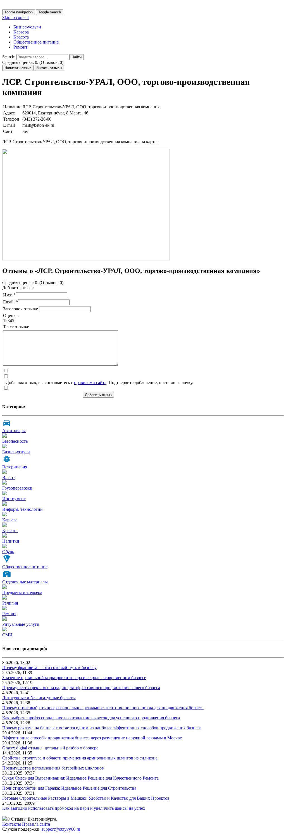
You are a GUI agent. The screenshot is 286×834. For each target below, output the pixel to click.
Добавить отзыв (98, 395)
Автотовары (14, 430)
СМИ (7, 634)
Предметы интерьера (22, 592)
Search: (8, 56)
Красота (21, 37)
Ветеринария (14, 466)
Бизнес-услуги (27, 27)
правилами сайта (90, 382)
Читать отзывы (49, 68)
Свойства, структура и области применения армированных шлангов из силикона (80, 758)
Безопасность (15, 441)
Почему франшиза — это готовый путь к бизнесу (49, 667)
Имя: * (9, 295)
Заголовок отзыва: (21, 308)
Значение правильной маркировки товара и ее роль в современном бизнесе (74, 677)
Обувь (8, 551)
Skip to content (15, 17)
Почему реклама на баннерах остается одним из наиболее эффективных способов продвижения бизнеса (101, 727)
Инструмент (14, 498)
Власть (8, 477)
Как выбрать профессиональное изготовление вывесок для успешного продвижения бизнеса (91, 717)
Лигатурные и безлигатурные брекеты (39, 697)
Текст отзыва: (16, 326)
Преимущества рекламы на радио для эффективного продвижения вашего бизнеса (81, 687)
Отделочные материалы (25, 581)
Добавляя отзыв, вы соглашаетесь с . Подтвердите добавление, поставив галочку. (99, 382)
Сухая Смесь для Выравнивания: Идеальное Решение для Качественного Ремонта (80, 778)
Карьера (21, 32)
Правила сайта (36, 824)
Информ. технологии (22, 509)
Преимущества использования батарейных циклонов (53, 768)
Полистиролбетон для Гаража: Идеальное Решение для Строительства (69, 788)
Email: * (10, 301)
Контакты (11, 824)
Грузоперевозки (17, 488)
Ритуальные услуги (20, 624)
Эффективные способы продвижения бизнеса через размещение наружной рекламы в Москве (92, 737)
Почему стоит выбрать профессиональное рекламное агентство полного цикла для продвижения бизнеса (103, 707)
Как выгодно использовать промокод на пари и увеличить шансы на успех (73, 808)
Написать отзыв (17, 68)
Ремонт (20, 47)
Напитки (10, 541)
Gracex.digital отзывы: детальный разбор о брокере (50, 748)
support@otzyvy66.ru (61, 829)
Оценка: (11, 315)
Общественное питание (36, 42)
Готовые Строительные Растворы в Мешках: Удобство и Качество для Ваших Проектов (86, 798)
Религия (10, 603)
